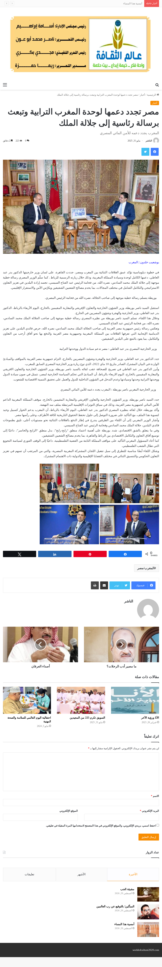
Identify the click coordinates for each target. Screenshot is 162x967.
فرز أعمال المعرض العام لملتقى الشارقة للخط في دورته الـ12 (109, 3)
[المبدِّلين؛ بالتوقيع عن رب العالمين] (148, 911)
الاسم (155, 795)
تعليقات (29, 874)
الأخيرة (133, 874)
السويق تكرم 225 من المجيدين (87, 717)
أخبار (142, 94)
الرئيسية (152, 94)
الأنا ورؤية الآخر (150, 717)
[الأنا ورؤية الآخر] (135, 700)
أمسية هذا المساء (124, 924)
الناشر (149, 140)
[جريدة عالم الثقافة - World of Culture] (81, 44)
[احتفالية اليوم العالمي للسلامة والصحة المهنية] (27, 700)
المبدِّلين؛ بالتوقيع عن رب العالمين (115, 906)
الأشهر (81, 874)
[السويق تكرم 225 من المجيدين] (81, 700)
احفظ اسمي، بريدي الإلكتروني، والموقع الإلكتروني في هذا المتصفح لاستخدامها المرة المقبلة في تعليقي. (101, 825)
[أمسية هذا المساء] (148, 929)
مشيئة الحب (127, 889)
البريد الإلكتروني (149, 810)
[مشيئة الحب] (148, 894)
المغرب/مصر (145, 568)
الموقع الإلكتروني (68, 810)
